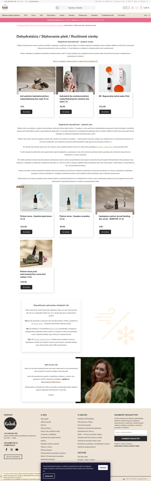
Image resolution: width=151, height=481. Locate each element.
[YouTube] (16, 449)
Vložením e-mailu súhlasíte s (127, 445)
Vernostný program (84, 425)
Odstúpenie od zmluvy (86, 431)
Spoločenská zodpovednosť (51, 437)
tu (44, 471)
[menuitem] (11, 15)
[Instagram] (11, 449)
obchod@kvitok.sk (11, 443)
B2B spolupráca (46, 450)
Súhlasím (103, 468)
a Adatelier (142, 479)
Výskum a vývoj (46, 447)
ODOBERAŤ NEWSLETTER (131, 439)
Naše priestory (46, 428)
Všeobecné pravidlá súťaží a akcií (89, 441)
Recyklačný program (48, 459)
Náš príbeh (44, 419)
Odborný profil (46, 422)
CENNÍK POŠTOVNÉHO (86, 419)
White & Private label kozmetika (52, 456)
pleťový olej (54, 329)
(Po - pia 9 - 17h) (22, 1)
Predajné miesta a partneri (50, 444)
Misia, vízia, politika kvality (50, 431)
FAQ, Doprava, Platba (85, 422)
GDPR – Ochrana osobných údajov (90, 434)
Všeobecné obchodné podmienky (89, 428)
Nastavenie (49, 476)
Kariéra (43, 441)
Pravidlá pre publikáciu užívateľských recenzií (94, 444)
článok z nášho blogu (105, 147)
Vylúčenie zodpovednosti (86, 447)
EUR (126, 8)
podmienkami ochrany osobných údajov (127, 446)
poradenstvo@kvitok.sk (52, 382)
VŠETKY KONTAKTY (13, 457)
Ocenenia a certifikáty (48, 434)
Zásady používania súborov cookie (90, 437)
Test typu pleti (83, 457)
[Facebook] (6, 449)
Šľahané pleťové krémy (42, 339)
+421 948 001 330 (10, 1)
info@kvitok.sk (34, 1)
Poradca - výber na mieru (86, 460)
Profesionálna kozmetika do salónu (53, 453)
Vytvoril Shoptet (131, 479)
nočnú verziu (38, 323)
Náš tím (43, 425)
